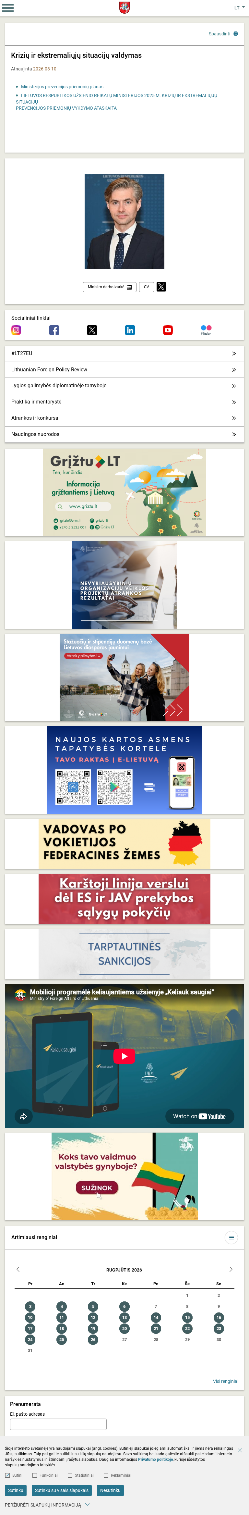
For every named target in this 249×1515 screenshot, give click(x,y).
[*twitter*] (161, 287)
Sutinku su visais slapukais (62, 1490)
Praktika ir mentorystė (36, 402)
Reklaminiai (121, 1475)
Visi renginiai (225, 1381)
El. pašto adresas (27, 1414)
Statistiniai (84, 1475)
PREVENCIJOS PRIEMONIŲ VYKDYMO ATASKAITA (66, 108)
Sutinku (15, 1490)
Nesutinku (110, 1490)
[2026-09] (230, 1270)
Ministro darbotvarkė (106, 287)
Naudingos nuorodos (35, 434)
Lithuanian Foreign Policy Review (49, 369)
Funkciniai (49, 1475)
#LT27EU (21, 353)
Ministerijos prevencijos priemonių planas (62, 86)
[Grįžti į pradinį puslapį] (124, 8)
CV (146, 287)
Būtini (17, 1475)
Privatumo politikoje (155, 1459)
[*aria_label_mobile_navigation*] (8, 8)
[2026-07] (18, 1270)
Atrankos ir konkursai (35, 418)
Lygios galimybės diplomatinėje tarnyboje (58, 385)
